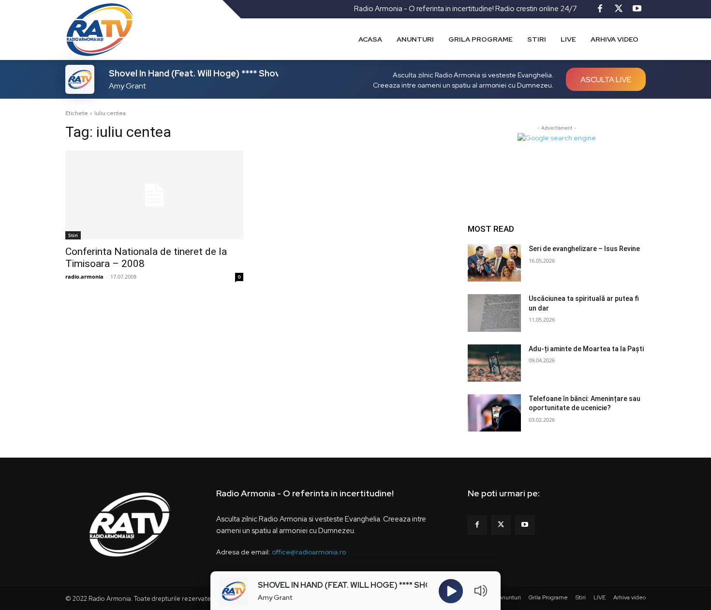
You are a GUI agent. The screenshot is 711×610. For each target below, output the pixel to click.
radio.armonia (84, 276)
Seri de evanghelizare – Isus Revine (584, 249)
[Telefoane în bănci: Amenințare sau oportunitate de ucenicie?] (494, 412)
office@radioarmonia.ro (309, 552)
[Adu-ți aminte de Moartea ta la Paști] (494, 363)
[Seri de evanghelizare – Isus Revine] (494, 263)
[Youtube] (637, 9)
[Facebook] (600, 9)
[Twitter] (618, 9)
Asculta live (605, 79)
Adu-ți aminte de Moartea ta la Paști (586, 349)
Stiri (73, 235)
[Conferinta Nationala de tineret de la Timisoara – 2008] (154, 194)
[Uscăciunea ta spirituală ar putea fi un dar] (494, 312)
